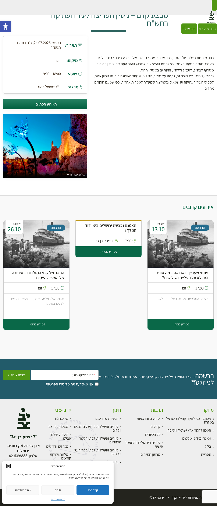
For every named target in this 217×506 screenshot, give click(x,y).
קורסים (155, 426)
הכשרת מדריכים (106, 418)
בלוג (208, 446)
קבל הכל (93, 490)
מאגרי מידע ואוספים (196, 438)
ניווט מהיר (208, 28)
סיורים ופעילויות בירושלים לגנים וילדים (97, 428)
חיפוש (191, 28)
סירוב (58, 490)
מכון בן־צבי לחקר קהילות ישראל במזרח (190, 420)
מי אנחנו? (61, 418)
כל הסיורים (152, 434)
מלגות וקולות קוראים (60, 456)
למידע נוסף (181, 251)
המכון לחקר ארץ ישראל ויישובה (189, 430)
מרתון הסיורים (150, 454)
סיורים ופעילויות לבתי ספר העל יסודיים (97, 452)
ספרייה (206, 454)
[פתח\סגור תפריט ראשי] (214, 5)
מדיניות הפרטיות (58, 384)
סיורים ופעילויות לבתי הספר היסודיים (100, 440)
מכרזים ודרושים (57, 446)
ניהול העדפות (23, 490)
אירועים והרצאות (148, 418)
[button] (5, 26)
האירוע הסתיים (46, 104)
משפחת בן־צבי (58, 426)
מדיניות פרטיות (58, 499)
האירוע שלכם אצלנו (60, 436)
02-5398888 (18, 455)
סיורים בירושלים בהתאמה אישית (143, 444)
